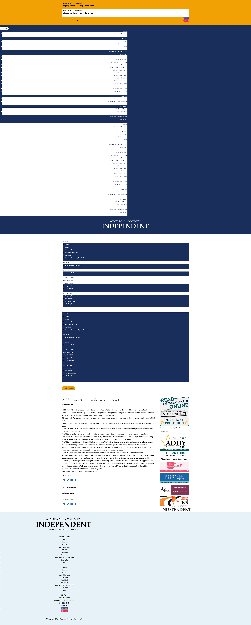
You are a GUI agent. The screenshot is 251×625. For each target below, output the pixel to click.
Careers (125, 47)
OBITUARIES (68, 280)
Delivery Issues (122, 44)
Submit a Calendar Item (119, 86)
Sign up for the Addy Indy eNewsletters (78, 6)
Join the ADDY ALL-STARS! (118, 51)
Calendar (64, 555)
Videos (67, 247)
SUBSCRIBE (69, 388)
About (125, 31)
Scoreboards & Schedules (73, 265)
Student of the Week (71, 252)
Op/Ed (64, 545)
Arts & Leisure (64, 547)
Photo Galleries (70, 250)
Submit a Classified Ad (120, 81)
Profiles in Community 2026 (118, 117)
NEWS (65, 242)
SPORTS (66, 263)
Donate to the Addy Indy (72, 3)
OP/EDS (66, 270)
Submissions (123, 54)
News (64, 539)
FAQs (125, 41)
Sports (64, 542)
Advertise (124, 96)
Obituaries (64, 550)
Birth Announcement (120, 75)
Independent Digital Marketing (117, 101)
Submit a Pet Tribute (120, 91)
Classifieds (64, 552)
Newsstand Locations (120, 34)
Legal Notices (69, 288)
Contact (124, 39)
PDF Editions (123, 106)
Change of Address (121, 78)
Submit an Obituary (121, 83)
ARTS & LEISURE (69, 278)
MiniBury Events (70, 304)
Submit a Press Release (120, 89)
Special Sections (122, 112)
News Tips (124, 65)
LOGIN (4, 28)
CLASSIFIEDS (68, 283)
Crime (67, 245)
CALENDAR (67, 293)
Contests (124, 57)
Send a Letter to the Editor (118, 67)
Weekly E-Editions (121, 109)
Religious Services (70, 301)
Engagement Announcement (118, 73)
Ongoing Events (70, 296)
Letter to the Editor (71, 273)
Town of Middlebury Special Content (76, 258)
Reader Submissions (121, 59)
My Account (123, 119)
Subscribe (64, 560)
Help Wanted (69, 286)
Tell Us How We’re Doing (119, 62)
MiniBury (68, 255)
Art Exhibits (68, 299)
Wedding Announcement (119, 70)
